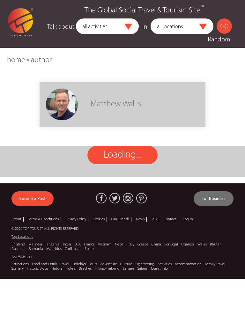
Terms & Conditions (43, 219)
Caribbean (73, 249)
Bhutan (216, 244)
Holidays (79, 264)
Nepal (119, 244)
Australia (18, 249)
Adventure (108, 264)
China (156, 244)
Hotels (71, 269)
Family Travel (215, 264)
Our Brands (120, 219)
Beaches (85, 269)
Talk (154, 219)
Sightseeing (145, 264)
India (67, 244)
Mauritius (54, 249)
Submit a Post (32, 198)
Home (16, 60)
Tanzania (52, 244)
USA (77, 244)
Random (219, 40)
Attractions (20, 264)
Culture (126, 264)
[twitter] (114, 198)
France (89, 244)
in (145, 27)
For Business (214, 198)
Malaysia (35, 244)
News (140, 219)
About (16, 219)
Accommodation (188, 264)
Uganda (187, 244)
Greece (142, 244)
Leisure (128, 269)
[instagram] (128, 198)
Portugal (171, 244)
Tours (93, 264)
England (18, 244)
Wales (202, 244)
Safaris (142, 269)
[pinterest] (141, 198)
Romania (36, 249)
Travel (64, 264)
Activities (165, 264)
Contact (170, 219)
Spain (89, 249)
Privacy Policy (75, 219)
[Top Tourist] (20, 24)
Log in (188, 219)
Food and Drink (44, 264)
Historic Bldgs (37, 269)
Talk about (60, 27)
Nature (57, 269)
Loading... (122, 155)
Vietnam (105, 244)
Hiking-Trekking (107, 269)
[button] (128, 27)
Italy (131, 244)
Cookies (99, 219)
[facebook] (101, 198)
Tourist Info (159, 269)
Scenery (17, 269)
